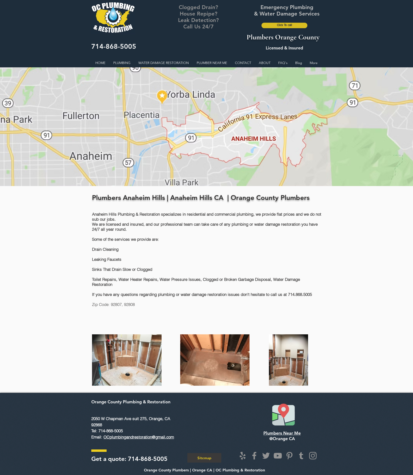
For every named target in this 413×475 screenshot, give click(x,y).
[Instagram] (313, 456)
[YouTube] (278, 456)
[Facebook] (254, 456)
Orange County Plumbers (166, 470)
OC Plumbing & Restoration (240, 470)
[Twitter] (266, 456)
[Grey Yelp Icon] (243, 456)
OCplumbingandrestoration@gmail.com (138, 436)
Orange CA (202, 470)
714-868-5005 (113, 46)
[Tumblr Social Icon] (301, 456)
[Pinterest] (289, 456)
